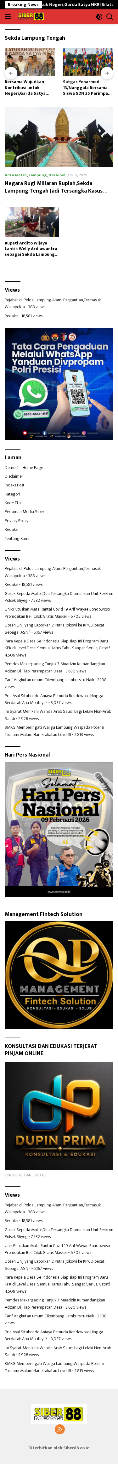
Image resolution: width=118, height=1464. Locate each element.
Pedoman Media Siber (24, 511)
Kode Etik (13, 502)
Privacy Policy (16, 520)
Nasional (56, 175)
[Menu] (9, 16)
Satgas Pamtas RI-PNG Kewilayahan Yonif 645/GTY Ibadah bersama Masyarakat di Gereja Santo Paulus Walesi (87, 87)
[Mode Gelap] (99, 17)
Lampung (38, 175)
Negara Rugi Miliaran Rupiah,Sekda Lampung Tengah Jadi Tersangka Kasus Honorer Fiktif (54, 191)
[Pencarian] (109, 17)
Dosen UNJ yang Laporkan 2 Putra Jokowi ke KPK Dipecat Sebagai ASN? (54, 628)
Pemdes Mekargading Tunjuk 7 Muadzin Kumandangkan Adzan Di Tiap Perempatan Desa (55, 667)
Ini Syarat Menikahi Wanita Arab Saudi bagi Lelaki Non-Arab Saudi (58, 715)
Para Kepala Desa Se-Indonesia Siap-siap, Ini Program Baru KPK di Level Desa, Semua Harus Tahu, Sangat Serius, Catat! (57, 644)
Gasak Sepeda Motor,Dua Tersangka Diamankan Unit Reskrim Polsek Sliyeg (59, 597)
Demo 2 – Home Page (24, 467)
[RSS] (60, 1430)
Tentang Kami (17, 538)
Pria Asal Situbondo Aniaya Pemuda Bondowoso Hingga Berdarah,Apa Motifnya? (54, 699)
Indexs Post (15, 485)
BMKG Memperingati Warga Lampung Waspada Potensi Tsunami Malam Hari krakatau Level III (54, 731)
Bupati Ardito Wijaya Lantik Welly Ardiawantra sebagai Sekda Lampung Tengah (31, 249)
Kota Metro (16, 175)
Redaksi (11, 315)
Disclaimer (14, 476)
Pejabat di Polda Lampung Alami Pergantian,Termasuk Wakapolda (53, 303)
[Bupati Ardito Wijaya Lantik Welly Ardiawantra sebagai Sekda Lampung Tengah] (32, 222)
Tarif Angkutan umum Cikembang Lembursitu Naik (49, 679)
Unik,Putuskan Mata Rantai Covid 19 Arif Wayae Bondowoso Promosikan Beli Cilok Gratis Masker (57, 613)
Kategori (12, 494)
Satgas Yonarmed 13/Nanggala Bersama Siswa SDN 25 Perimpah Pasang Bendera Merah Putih (28, 87)
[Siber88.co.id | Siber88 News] (30, 16)
